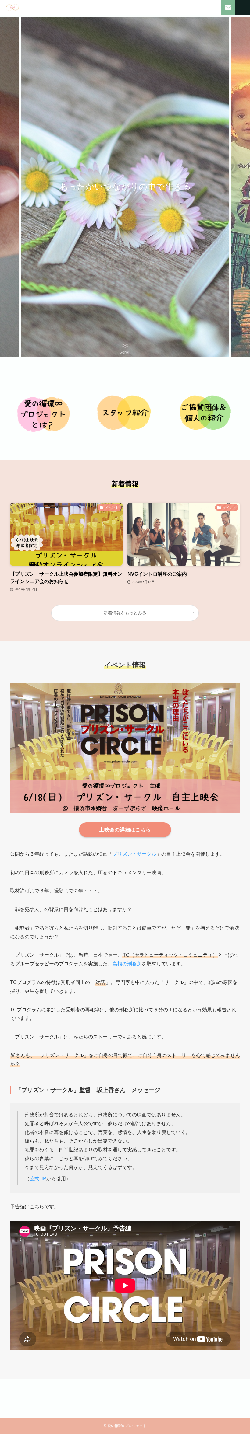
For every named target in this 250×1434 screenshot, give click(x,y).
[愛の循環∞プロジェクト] (12, 7)
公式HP (38, 1178)
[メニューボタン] (242, 7)
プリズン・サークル (134, 854)
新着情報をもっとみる (125, 612)
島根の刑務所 (127, 963)
